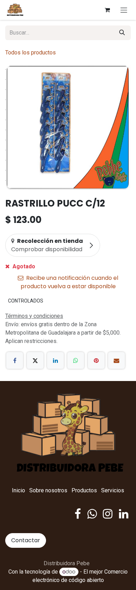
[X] (35, 360)
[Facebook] (14, 360)
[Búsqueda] (122, 32)
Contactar (25, 540)
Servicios (112, 490)
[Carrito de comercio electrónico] (107, 10)
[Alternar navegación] (124, 10)
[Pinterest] (96, 360)
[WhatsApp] (75, 360)
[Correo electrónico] (116, 360)
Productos (84, 490)
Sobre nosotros (48, 490)
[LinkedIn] (55, 360)
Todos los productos (30, 52)
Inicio (18, 490)
